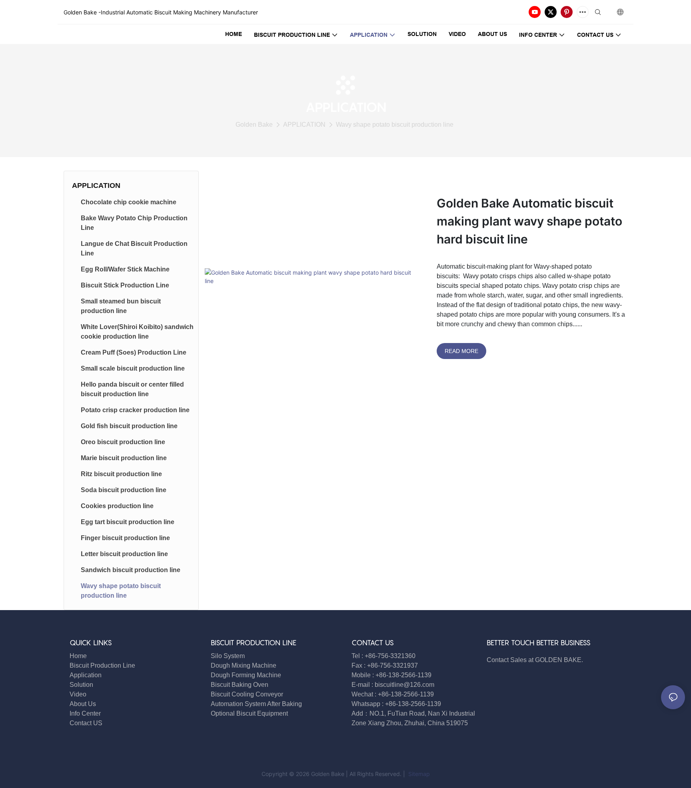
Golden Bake (254, 124)
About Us (83, 703)
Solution (81, 684)
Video (78, 694)
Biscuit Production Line (102, 665)
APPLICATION (304, 124)
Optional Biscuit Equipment (249, 713)
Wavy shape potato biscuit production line (394, 124)
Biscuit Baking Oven (239, 684)
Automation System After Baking (256, 703)
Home (78, 655)
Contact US (87, 723)
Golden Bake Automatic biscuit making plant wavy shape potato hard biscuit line (529, 221)
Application (86, 675)
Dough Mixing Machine (243, 665)
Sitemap (418, 773)
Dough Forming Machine (246, 675)
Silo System (228, 655)
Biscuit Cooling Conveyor (247, 694)
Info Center (85, 713)
